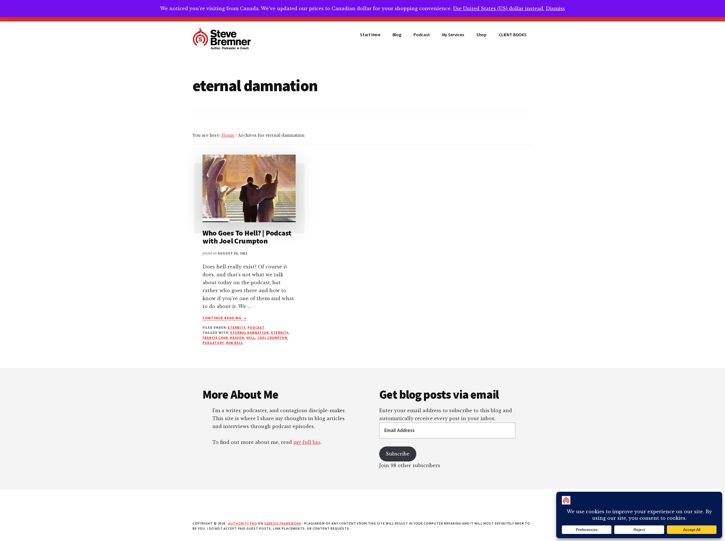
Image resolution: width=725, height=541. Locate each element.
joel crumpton (272, 337)
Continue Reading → (224, 318)
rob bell (234, 343)
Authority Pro (242, 523)
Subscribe (398, 454)
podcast (256, 327)
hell (250, 337)
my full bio (306, 442)
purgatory (213, 343)
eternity (236, 327)
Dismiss (555, 8)
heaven (237, 337)
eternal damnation (249, 332)
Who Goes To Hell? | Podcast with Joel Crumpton (246, 237)
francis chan (215, 337)
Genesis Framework (282, 523)
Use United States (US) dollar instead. (498, 8)
